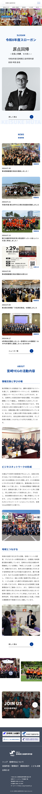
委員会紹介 (24, 7)
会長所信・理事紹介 (15, 7)
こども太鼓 (31, 7)
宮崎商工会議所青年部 (10, 3)
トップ (5, 762)
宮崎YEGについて (6, 7)
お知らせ (37, 7)
